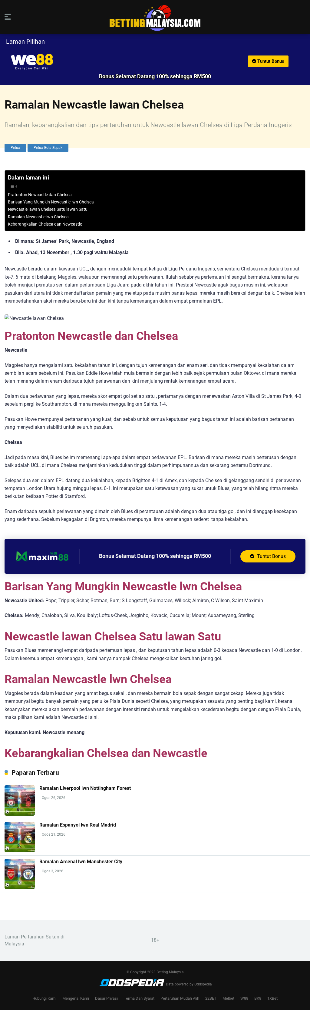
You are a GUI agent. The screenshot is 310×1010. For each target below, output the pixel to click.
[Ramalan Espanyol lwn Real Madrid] (20, 851)
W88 (244, 998)
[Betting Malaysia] (155, 18)
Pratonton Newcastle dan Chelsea (40, 194)
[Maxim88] (42, 566)
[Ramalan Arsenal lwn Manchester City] (20, 887)
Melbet (228, 998)
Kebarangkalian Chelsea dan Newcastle (45, 224)
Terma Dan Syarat (139, 998)
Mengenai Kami (75, 998)
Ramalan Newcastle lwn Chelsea (38, 217)
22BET (210, 998)
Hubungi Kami (44, 998)
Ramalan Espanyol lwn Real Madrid (77, 825)
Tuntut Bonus (270, 61)
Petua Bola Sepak (48, 148)
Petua (15, 148)
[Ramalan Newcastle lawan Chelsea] (155, 62)
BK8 (257, 998)
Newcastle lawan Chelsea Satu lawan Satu (47, 209)
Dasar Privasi (106, 998)
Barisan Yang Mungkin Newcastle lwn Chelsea (51, 202)
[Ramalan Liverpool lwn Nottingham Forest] (20, 814)
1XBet (272, 998)
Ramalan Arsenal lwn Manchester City (80, 861)
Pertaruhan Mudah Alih (179, 998)
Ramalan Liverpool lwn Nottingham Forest (85, 788)
